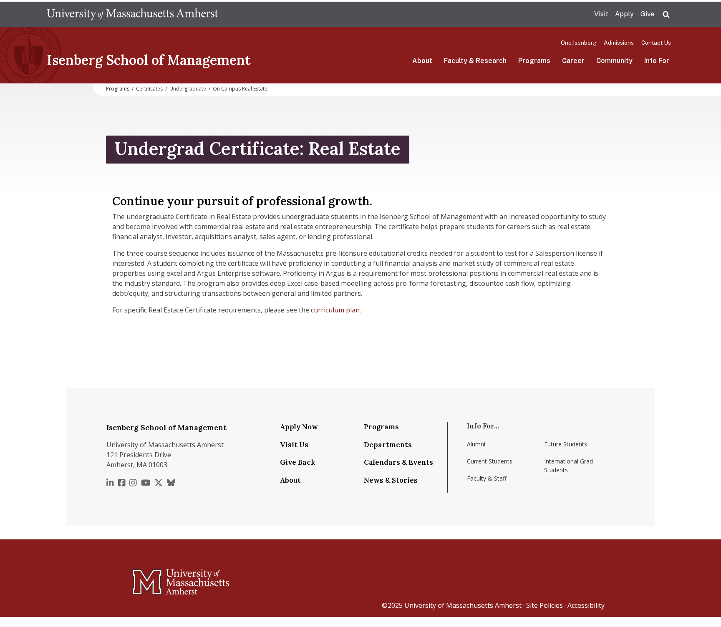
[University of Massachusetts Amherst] (147, 578)
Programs (534, 61)
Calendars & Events (398, 462)
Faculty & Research (475, 61)
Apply (624, 14)
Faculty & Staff (487, 478)
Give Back (297, 462)
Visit (601, 14)
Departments (388, 444)
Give (647, 14)
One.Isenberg (579, 42)
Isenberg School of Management (149, 59)
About (422, 61)
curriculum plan (335, 310)
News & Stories (391, 480)
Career (573, 61)
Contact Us (656, 42)
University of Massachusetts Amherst (463, 605)
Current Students (489, 461)
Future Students (565, 444)
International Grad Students (568, 465)
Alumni (476, 444)
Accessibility (586, 605)
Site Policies (544, 605)
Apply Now (299, 426)
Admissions (619, 42)
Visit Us (294, 444)
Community (614, 61)
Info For (656, 61)
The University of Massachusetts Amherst (132, 14)
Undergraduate (187, 88)
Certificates (149, 88)
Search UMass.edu (666, 15)
